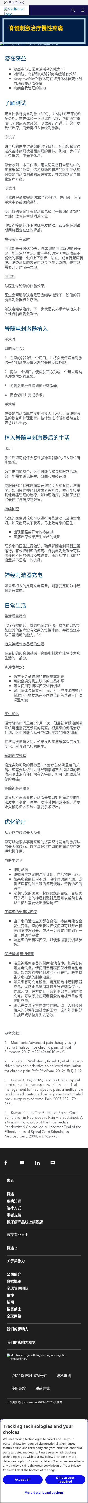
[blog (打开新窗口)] (56, 1163)
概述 (10, 1194)
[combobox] (14, 3)
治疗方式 (14, 1208)
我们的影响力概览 (21, 1342)
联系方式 (42, 1388)
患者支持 (14, 1215)
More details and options (44, 1493)
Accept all (22, 1479)
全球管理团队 (17, 1288)
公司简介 (14, 1274)
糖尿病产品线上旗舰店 (25, 1222)
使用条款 (18, 1388)
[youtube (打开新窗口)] (25, 1163)
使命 (10, 1295)
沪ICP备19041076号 (25, 1376)
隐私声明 (64, 1376)
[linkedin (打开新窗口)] (40, 1163)
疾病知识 (14, 1201)
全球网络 (14, 1316)
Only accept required (65, 1480)
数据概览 (14, 1281)
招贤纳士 (14, 1309)
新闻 (10, 1302)
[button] (82, 7)
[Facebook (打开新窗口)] (10, 1163)
